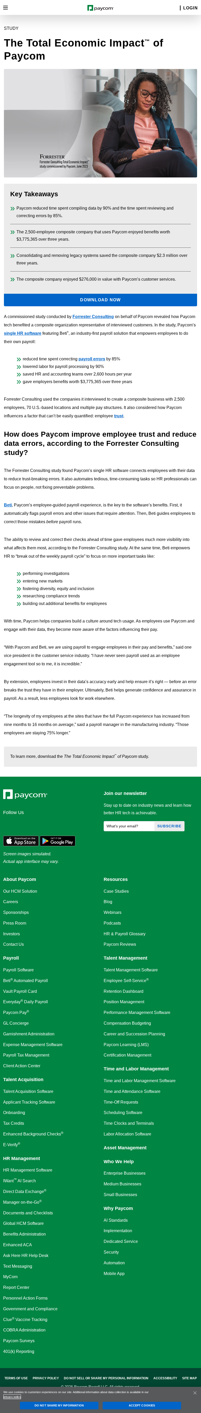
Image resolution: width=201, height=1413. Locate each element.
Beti (8, 505)
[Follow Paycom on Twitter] (21, 823)
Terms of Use (16, 1378)
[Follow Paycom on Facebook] (34, 823)
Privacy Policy (46, 1378)
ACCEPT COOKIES (142, 1405)
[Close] (195, 1393)
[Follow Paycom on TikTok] (71, 823)
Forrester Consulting (93, 316)
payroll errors (92, 359)
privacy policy (12, 1396)
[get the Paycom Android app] (57, 840)
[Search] (176, 8)
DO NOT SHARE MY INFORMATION (59, 1405)
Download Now (100, 300)
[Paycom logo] (100, 7)
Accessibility (165, 1378)
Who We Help (119, 1161)
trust (118, 416)
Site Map (189, 1378)
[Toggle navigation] (5, 7)
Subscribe (169, 826)
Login (190, 8)
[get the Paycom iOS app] (21, 840)
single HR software (22, 333)
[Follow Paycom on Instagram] (46, 823)
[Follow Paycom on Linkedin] (9, 823)
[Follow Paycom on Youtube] (59, 823)
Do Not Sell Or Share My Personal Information (106, 1378)
